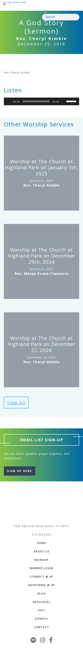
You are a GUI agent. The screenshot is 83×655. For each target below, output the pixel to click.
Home (41, 543)
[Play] (9, 101)
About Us (41, 551)
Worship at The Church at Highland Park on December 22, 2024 (41, 344)
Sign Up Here (19, 471)
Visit (42, 610)
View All (16, 402)
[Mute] (63, 101)
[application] (41, 101)
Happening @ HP (41, 585)
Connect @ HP (41, 576)
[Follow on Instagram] (52, 22)
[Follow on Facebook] (58, 22)
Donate (41, 618)
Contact (41, 627)
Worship (41, 560)
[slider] (71, 101)
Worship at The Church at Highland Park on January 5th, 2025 (41, 167)
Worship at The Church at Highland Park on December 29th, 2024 (41, 255)
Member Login (41, 568)
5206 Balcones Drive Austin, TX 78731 (41, 526)
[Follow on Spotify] (45, 22)
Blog (41, 593)
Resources (41, 602)
